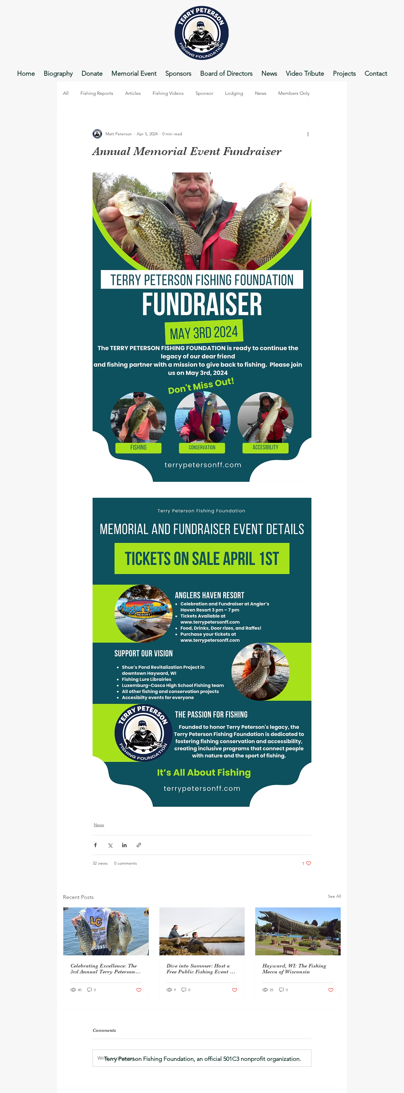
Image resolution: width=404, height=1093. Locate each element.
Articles (133, 93)
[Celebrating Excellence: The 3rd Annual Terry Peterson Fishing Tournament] (106, 931)
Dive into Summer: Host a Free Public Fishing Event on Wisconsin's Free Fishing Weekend (201, 969)
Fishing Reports (96, 93)
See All (334, 896)
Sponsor (204, 93)
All (66, 93)
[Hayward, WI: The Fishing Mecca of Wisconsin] (298, 931)
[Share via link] (139, 845)
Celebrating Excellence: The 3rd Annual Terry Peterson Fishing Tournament (103, 969)
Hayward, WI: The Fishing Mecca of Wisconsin (294, 969)
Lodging (234, 93)
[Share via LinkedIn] (124, 845)
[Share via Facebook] (95, 845)
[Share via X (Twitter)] (110, 845)
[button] (226, 73)
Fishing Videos (168, 93)
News (260, 93)
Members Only (293, 93)
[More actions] (307, 133)
